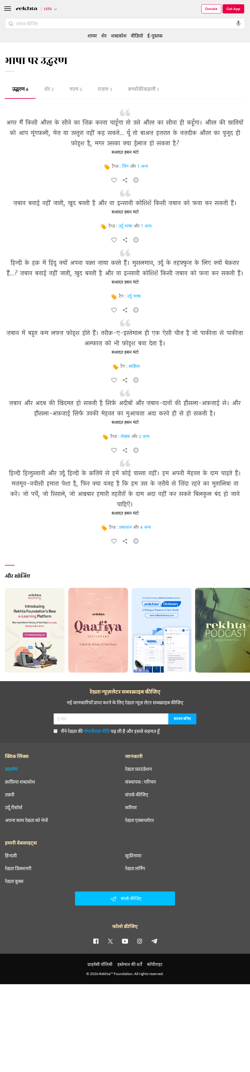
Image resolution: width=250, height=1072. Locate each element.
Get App (233, 8)
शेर (49, 89)
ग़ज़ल (105, 89)
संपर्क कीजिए (136, 794)
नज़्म (76, 89)
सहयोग (11, 768)
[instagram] (140, 941)
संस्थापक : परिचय (140, 781)
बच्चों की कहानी (143, 89)
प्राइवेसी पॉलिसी (100, 964)
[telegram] (154, 941)
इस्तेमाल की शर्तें (129, 964)
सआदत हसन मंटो (125, 152)
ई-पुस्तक (154, 35)
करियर (131, 807)
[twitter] (110, 941)
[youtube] (125, 941)
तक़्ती (9, 794)
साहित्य (134, 367)
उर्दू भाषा (125, 226)
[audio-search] (238, 23)
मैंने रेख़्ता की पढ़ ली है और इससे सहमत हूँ (110, 731)
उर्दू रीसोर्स (13, 807)
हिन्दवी (11, 855)
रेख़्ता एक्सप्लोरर (139, 820)
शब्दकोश (119, 35)
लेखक (125, 437)
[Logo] (26, 9)
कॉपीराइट (154, 964)
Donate (211, 8)
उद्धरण (20, 89)
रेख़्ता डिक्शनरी (18, 868)
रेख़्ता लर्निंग (135, 868)
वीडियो (137, 35)
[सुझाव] (136, 181)
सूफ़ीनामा (133, 855)
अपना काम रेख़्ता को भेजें (26, 820)
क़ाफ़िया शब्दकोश (20, 781)
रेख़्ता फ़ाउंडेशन (138, 768)
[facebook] (96, 941)
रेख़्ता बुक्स (14, 881)
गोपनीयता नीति (97, 731)
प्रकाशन (125, 528)
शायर (92, 35)
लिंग (125, 167)
